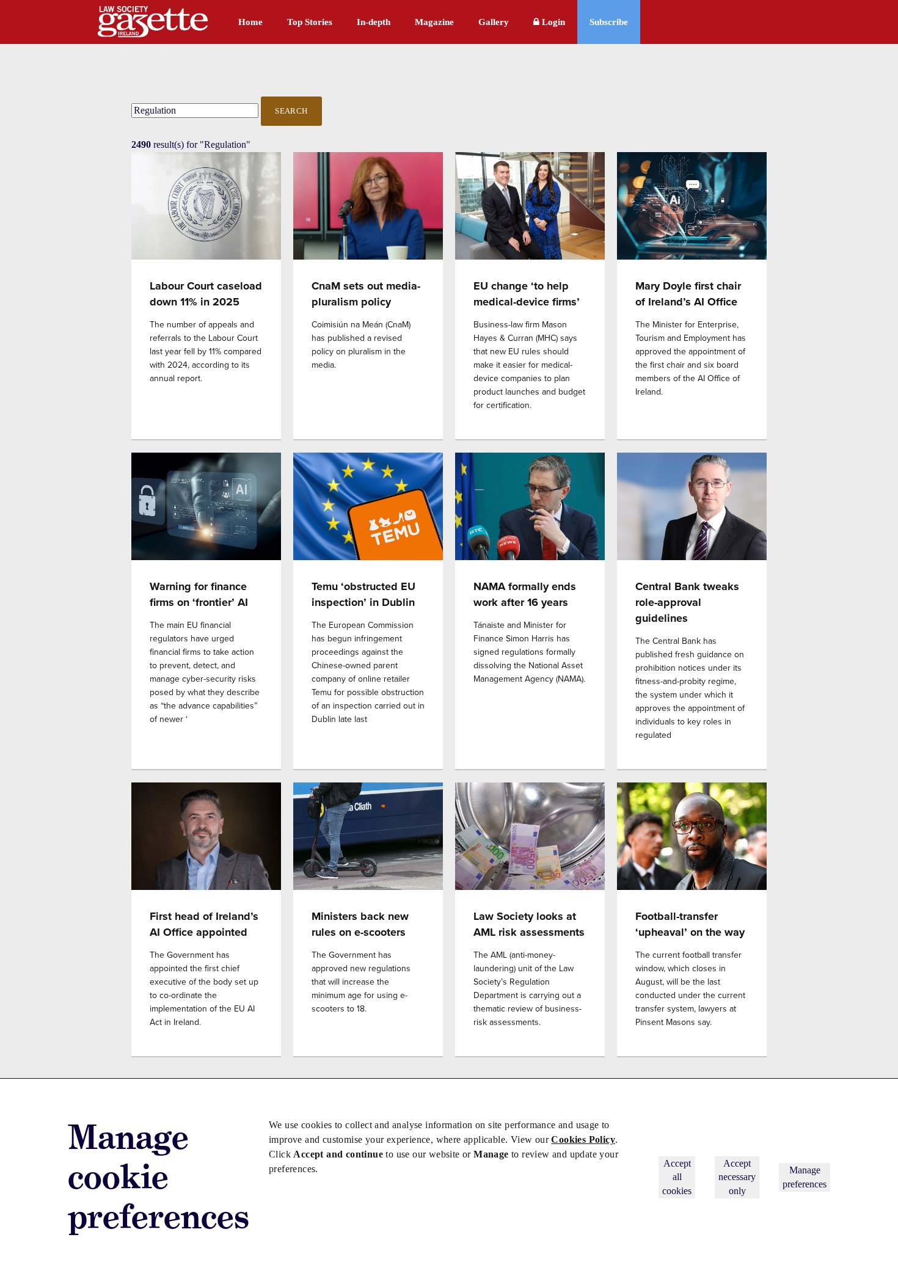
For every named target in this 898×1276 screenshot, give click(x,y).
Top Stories (309, 22)
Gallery (493, 22)
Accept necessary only (737, 1177)
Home (250, 22)
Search (291, 110)
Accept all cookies (677, 1177)
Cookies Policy (583, 1139)
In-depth (373, 22)
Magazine (434, 22)
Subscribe (609, 22)
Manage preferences (805, 1177)
